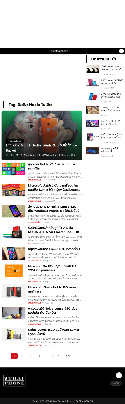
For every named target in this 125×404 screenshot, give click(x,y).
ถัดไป (68, 356)
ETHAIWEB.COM (85, 401)
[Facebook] (119, 375)
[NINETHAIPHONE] (59, 51)
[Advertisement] (62, 23)
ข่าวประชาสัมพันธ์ (34, 179)
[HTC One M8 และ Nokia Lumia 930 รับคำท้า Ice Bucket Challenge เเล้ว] (42, 135)
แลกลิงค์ (115, 383)
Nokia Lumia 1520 (35, 345)
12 (58, 356)
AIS (29, 243)
